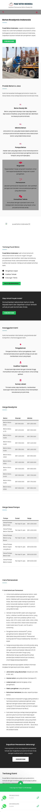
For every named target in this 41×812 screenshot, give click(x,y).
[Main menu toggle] (37, 12)
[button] (3, 12)
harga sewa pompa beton (19, 660)
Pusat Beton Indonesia (10, 778)
